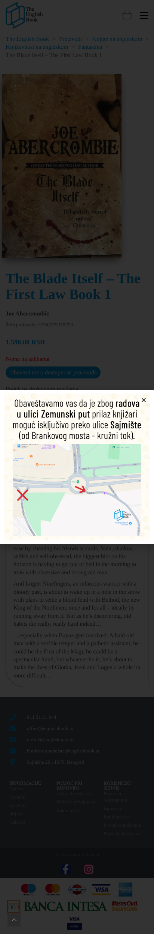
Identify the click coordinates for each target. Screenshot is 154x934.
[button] (144, 400)
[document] (77, 467)
